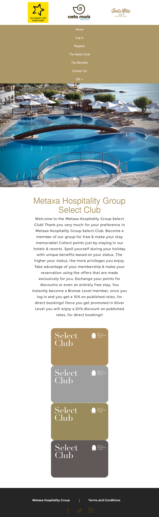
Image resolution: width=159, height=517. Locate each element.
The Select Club (79, 54)
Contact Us (79, 71)
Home (79, 29)
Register (79, 46)
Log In (79, 37)
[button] (12, 135)
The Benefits (79, 62)
